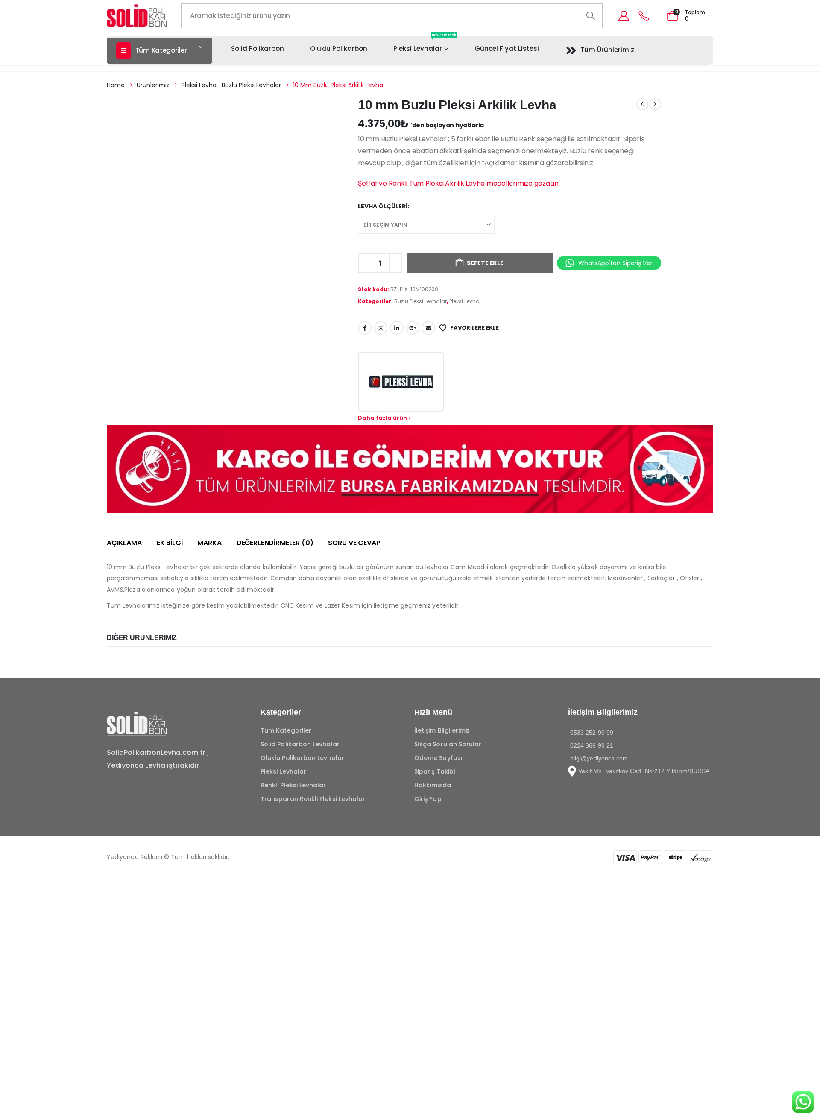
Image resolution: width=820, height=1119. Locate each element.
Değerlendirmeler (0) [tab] (275, 543)
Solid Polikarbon (257, 48)
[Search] (590, 16)
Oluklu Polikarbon (338, 48)
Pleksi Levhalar (424, 44)
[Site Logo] (137, 15)
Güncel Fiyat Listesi (506, 48)
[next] (655, 104)
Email (428, 328)
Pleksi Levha (464, 301)
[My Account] (623, 16)
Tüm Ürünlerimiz (607, 49)
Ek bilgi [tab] (170, 543)
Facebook (365, 328)
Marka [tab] (209, 543)
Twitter (380, 328)
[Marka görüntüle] (401, 382)
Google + (412, 328)
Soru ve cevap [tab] (354, 543)
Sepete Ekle (485, 263)
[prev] (642, 104)
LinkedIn (397, 328)
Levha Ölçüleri (382, 206)
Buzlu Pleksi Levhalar (420, 301)
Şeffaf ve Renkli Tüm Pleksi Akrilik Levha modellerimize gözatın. (459, 183)
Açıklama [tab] (124, 543)
